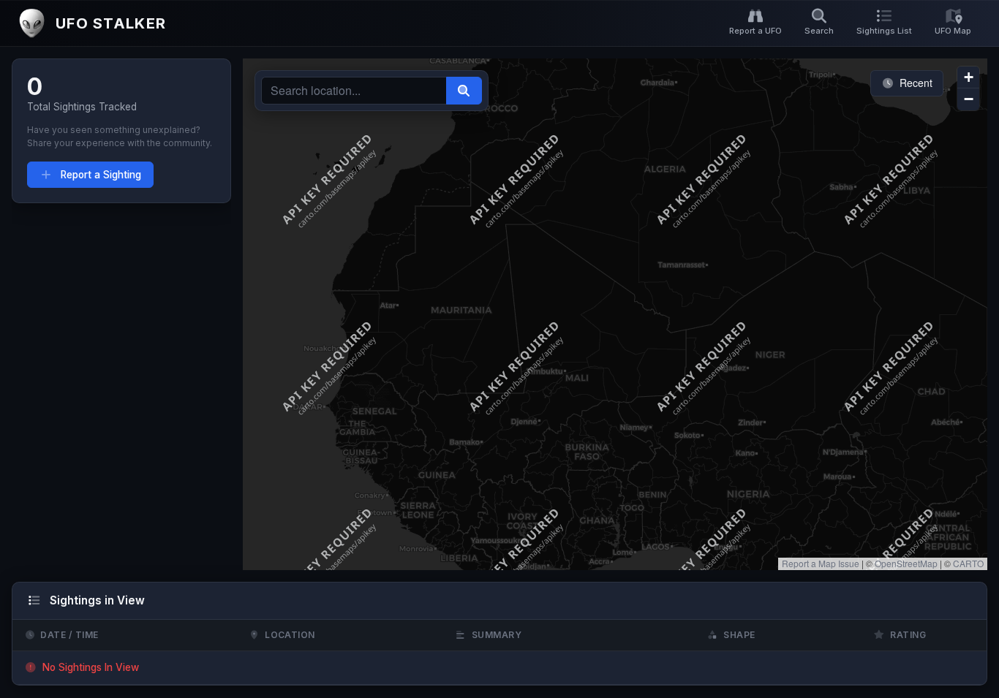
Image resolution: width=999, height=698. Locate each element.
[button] (968, 77)
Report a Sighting (99, 175)
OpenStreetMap (906, 563)
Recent (914, 82)
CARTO (968, 563)
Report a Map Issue (820, 563)
